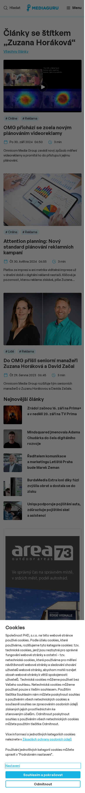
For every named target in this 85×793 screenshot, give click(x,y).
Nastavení (12, 766)
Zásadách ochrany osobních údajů (47, 739)
